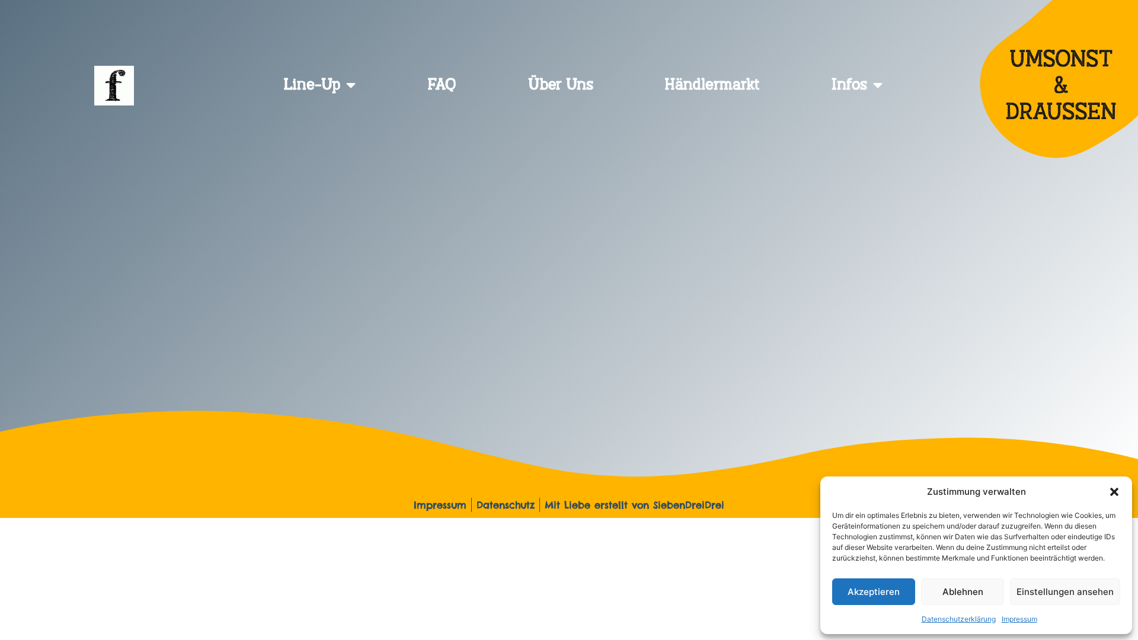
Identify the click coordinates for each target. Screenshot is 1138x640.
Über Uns (560, 85)
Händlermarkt (712, 85)
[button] (1114, 492)
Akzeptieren (874, 591)
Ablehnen (962, 591)
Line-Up (312, 85)
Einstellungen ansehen (1065, 591)
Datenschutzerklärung (959, 619)
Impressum (1019, 619)
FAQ (442, 85)
